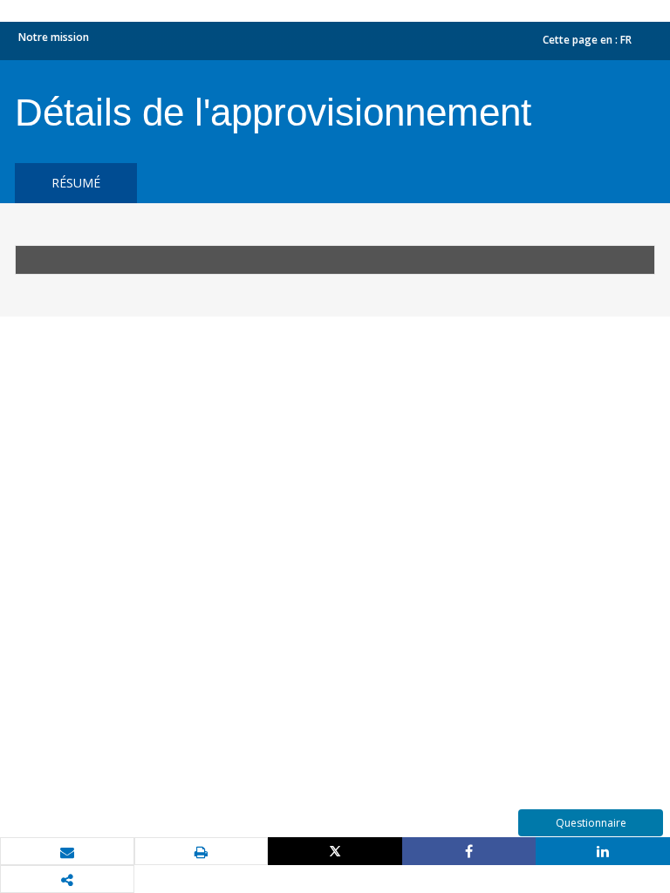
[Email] (67, 852)
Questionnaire (591, 822)
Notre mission (53, 37)
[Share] (469, 851)
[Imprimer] (201, 852)
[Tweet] (335, 851)
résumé (75, 182)
